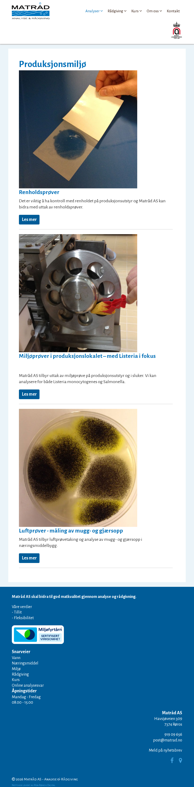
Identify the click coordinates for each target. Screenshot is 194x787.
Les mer (29, 219)
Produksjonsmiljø (52, 64)
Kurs (135, 11)
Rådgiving (115, 11)
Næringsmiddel (25, 663)
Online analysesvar (28, 685)
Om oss (153, 11)
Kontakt (173, 11)
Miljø (16, 668)
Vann (16, 657)
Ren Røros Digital (44, 785)
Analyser (92, 11)
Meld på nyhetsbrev (165, 750)
